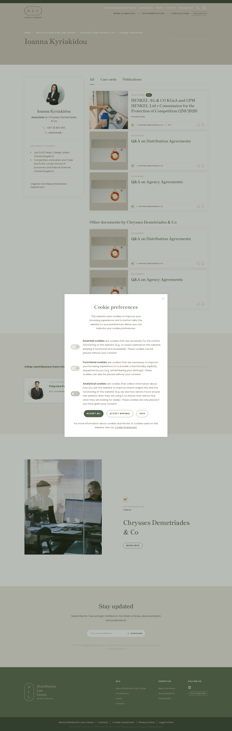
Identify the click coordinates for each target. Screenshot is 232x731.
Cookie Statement (126, 427)
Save (142, 413)
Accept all (94, 413)
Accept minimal (120, 413)
